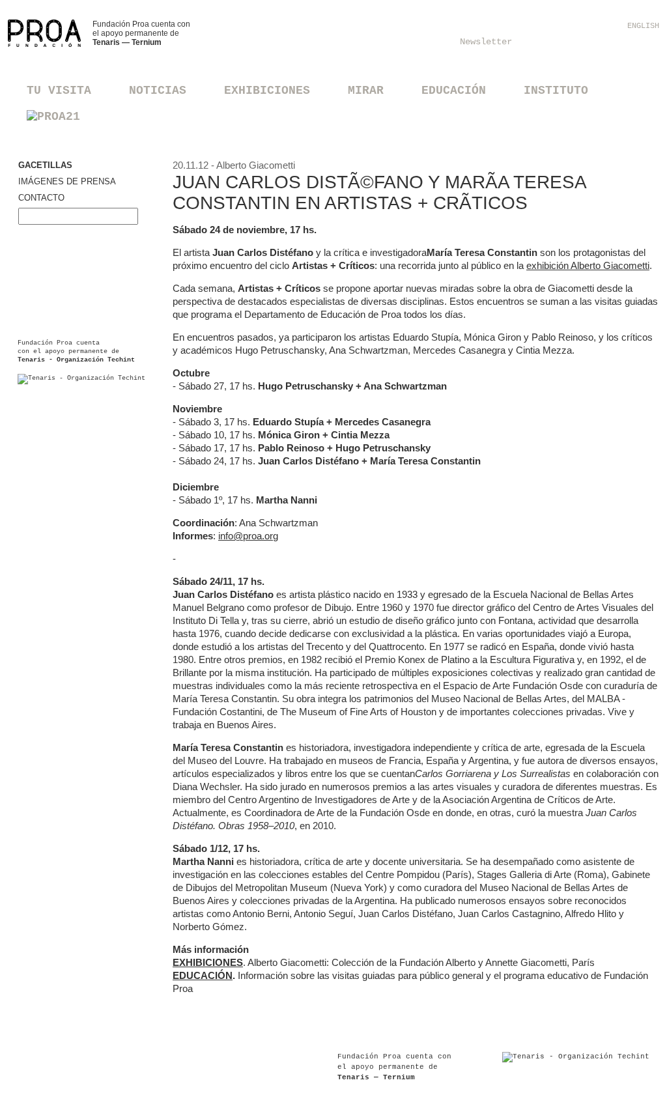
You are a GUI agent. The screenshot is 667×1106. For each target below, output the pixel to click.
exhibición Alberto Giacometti (587, 265)
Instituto (556, 90)
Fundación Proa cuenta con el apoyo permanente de (141, 33)
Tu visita (59, 90)
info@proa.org (248, 535)
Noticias (157, 90)
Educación (453, 90)
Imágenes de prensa (67, 181)
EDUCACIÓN (203, 975)
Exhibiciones (267, 90)
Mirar (366, 90)
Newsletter (486, 41)
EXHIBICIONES (208, 962)
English (643, 26)
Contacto (41, 198)
